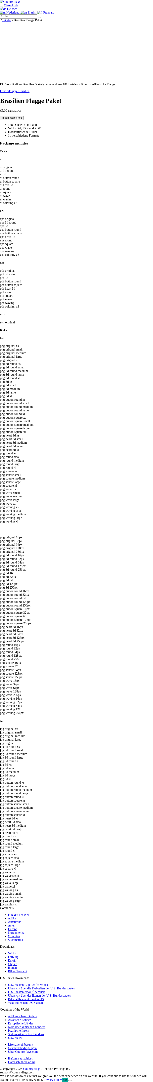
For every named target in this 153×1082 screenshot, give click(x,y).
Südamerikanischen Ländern (26, 1034)
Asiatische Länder (19, 1019)
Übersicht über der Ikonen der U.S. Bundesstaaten (39, 995)
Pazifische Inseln (18, 1030)
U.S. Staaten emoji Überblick (26, 992)
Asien (11, 925)
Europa (12, 929)
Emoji (12, 960)
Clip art (12, 964)
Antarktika (14, 922)
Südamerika (15, 939)
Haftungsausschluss (20, 1058)
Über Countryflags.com (23, 1051)
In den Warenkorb (12, 117)
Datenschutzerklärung (21, 1062)
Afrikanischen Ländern (22, 1016)
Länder (6, 20)
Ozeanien (14, 936)
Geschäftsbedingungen (22, 1048)
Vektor (12, 953)
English (32, 12)
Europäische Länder (20, 1023)
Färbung (13, 957)
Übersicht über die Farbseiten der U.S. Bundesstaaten (41, 988)
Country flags (31, 1068)
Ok (65, 1079)
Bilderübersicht (17, 971)
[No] (70, 1080)
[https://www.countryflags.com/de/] (10, 1)
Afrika (12, 918)
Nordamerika (16, 932)
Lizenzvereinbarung (20, 1044)
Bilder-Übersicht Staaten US (26, 999)
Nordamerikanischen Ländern (26, 1027)
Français (48, 12)
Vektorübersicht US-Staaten (25, 1002)
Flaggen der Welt (18, 914)
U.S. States (15, 1037)
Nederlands (13, 12)
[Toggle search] (1, 6)
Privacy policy (53, 1079)
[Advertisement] (76, 51)
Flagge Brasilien (19, 91)
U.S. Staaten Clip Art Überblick (28, 984)
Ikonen (12, 967)
